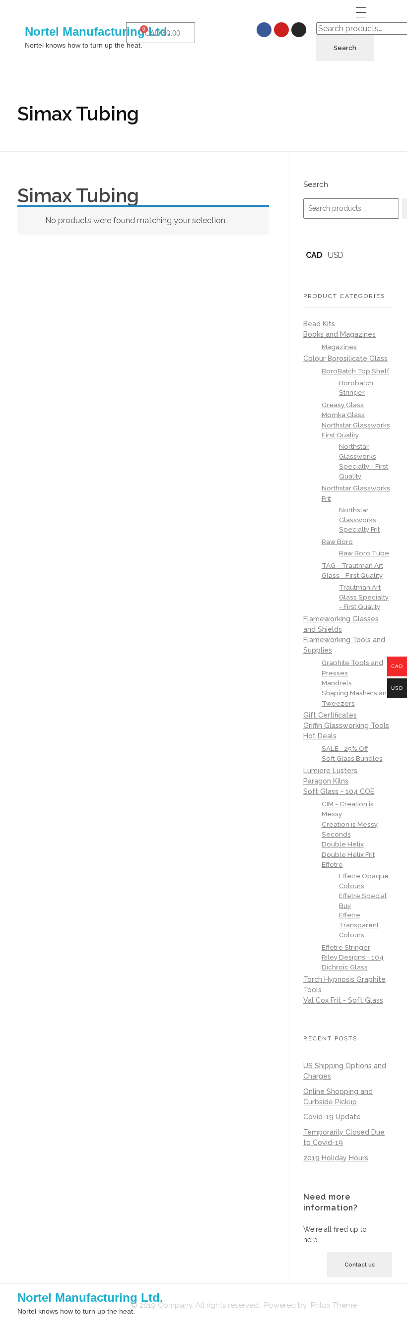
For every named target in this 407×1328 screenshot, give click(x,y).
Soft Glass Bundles (352, 758)
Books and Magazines (339, 334)
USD (335, 255)
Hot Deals (320, 736)
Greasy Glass (343, 405)
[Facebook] (264, 29)
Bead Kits (319, 324)
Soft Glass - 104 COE (338, 791)
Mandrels (337, 683)
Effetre (332, 864)
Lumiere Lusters (330, 771)
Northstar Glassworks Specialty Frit (359, 520)
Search (345, 48)
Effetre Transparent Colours (359, 925)
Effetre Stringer (346, 947)
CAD (314, 255)
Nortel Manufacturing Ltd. (98, 31)
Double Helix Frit (348, 854)
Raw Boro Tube (364, 553)
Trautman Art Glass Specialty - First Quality (364, 597)
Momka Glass (343, 415)
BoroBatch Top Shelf (355, 371)
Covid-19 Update (332, 1117)
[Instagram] (298, 29)
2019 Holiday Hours (335, 1158)
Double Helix (343, 844)
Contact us (359, 1264)
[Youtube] (281, 29)
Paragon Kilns (325, 781)
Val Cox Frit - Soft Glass (343, 1000)
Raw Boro (337, 541)
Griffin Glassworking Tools (346, 725)
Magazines (339, 347)
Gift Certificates (330, 715)
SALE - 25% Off (345, 748)
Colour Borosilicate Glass (345, 358)
